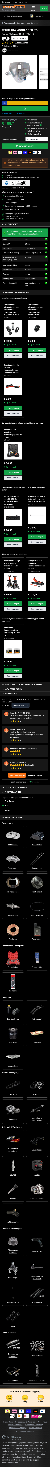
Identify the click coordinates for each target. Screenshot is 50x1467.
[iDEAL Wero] (7, 1411)
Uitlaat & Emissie (35, 1427)
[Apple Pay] (12, 1416)
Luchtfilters (37, 1042)
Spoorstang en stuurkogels (37, 1277)
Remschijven (13, 844)
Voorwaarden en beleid (25, 1431)
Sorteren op (6, 705)
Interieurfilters (13, 1066)
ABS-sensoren (13, 1222)
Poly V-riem (13, 1094)
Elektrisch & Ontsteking (34, 1424)
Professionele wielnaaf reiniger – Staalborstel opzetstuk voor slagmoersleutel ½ (11, 309)
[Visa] (28, 1411)
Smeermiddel (37, 967)
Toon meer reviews (17, 775)
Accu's (37, 1174)
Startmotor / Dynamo (37, 1198)
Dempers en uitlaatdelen (13, 1355)
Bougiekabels (37, 1150)
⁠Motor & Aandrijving (15, 1424)
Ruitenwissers (37, 1019)
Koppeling (13, 1119)
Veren (13, 1326)
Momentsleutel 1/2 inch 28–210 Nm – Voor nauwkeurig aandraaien (11, 500)
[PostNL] (19, 1416)
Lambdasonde (13, 1380)
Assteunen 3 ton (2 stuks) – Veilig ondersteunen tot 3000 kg (12, 564)
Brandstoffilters (13, 1019)
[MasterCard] (35, 1411)
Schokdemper (37, 1302)
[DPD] (26, 1416)
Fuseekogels (13, 1277)
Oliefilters (13, 1042)
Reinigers (13, 991)
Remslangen (37, 868)
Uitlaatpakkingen (37, 1355)
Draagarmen (37, 1251)
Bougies (13, 1174)
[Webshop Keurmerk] (36, 1416)
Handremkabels (37, 915)
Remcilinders (13, 915)
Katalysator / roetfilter (37, 1380)
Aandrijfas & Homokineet (37, 1119)
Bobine (13, 1198)
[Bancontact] (42, 1411)
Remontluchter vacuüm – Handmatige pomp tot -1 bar (13, 433)
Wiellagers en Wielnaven (13, 1251)
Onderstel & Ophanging (18, 1427)
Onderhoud (42, 1422)
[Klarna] (14, 1411)
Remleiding (13, 939)
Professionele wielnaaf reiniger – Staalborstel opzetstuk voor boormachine (35, 309)
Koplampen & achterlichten (13, 1149)
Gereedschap (13, 967)
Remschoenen (13, 892)
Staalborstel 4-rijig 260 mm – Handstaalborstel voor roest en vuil (11, 369)
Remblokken (37, 844)
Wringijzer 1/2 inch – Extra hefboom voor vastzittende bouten (36, 499)
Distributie (37, 1094)
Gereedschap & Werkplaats (25, 1422)
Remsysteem (8, 1422)
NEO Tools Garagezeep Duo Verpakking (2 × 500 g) (12, 631)
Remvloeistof (37, 939)
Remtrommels (37, 892)
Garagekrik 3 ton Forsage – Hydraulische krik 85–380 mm (37, 564)
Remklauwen (13, 868)
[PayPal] (21, 1411)
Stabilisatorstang (13, 1302)
